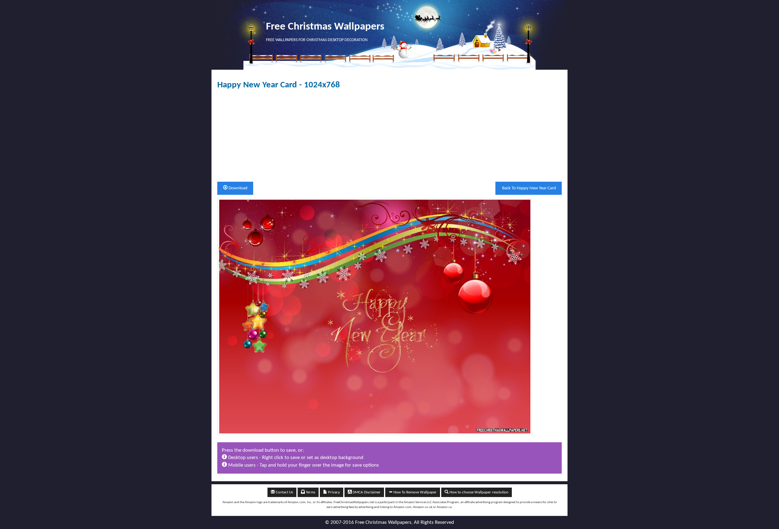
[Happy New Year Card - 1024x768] (374, 316)
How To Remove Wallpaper (415, 492)
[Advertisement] (389, 135)
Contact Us (284, 492)
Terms (310, 492)
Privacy (333, 492)
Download (237, 188)
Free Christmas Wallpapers (325, 27)
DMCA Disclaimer (366, 492)
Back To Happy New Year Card (528, 188)
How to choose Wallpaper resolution (478, 492)
